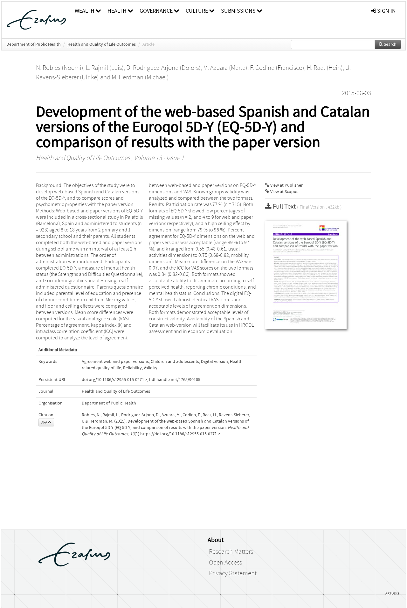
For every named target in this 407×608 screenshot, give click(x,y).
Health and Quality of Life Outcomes (101, 44)
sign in (386, 11)
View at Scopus (283, 191)
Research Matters (231, 552)
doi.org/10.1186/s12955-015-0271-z (114, 379)
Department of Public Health (33, 44)
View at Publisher (286, 185)
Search (390, 44)
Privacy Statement (233, 573)
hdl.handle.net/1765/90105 (174, 379)
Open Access (225, 562)
